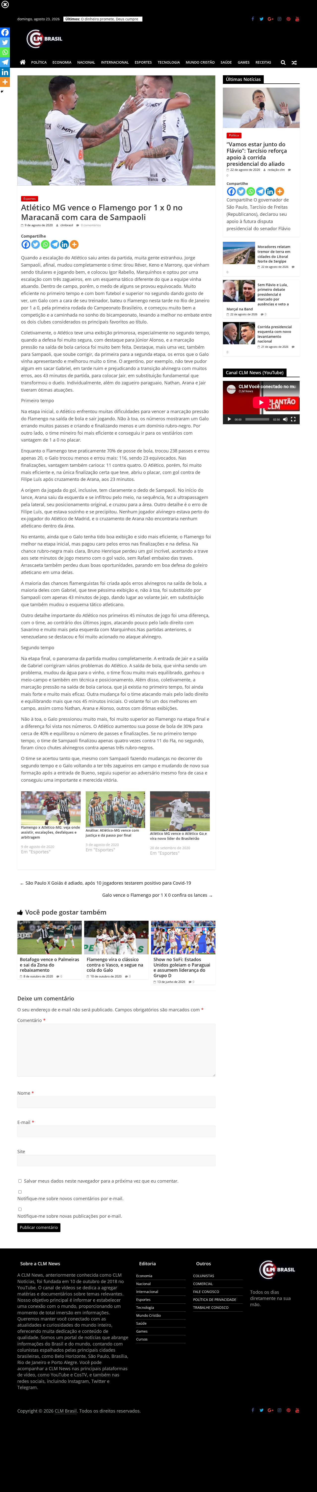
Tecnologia (169, 62)
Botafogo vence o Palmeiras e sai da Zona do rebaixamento (49, 964)
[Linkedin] (64, 244)
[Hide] (2, 92)
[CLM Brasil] (22, 62)
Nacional (86, 62)
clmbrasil (67, 225)
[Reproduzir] (229, 419)
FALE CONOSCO (206, 1291)
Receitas (263, 62)
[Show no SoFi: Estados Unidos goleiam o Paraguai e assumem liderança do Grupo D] (183, 923)
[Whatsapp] (45, 244)
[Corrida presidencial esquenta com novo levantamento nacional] (239, 324)
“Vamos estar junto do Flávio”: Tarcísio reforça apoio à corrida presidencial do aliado (257, 153)
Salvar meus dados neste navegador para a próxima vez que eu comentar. (101, 1181)
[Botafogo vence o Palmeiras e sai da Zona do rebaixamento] (49, 923)
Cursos (142, 1339)
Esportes (143, 62)
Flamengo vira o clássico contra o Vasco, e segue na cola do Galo (115, 964)
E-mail (25, 1122)
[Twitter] (35, 244)
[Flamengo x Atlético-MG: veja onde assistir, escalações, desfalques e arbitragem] (51, 808)
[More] (74, 244)
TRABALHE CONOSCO (211, 1307)
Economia (62, 62)
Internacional (115, 62)
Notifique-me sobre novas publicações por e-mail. (69, 1216)
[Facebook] (26, 244)
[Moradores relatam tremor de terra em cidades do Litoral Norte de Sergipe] (239, 244)
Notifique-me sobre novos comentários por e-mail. (70, 1198)
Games (244, 62)
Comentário (31, 1020)
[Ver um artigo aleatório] (294, 62)
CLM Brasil (66, 1411)
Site (21, 1151)
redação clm (277, 170)
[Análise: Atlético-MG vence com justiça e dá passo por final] (115, 809)
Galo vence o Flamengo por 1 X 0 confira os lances (157, 895)
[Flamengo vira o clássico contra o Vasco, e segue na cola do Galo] (116, 923)
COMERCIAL (203, 1283)
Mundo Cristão (200, 62)
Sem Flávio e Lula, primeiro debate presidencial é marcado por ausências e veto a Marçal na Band (258, 296)
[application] (261, 402)
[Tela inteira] (293, 419)
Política (39, 62)
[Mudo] (285, 419)
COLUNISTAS (203, 1275)
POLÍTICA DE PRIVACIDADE (214, 1299)
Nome (25, 1093)
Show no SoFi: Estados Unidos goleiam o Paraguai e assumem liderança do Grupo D (182, 967)
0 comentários (90, 225)
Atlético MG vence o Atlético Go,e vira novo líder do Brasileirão (178, 836)
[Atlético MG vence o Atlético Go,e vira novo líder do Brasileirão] (180, 811)
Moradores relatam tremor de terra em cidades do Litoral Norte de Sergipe (274, 254)
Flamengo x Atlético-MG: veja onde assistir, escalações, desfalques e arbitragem (50, 832)
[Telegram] (55, 244)
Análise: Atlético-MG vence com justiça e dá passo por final (112, 833)
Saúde (226, 62)
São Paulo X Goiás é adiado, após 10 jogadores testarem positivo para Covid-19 (105, 883)
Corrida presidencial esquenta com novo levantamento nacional (110, 21)
